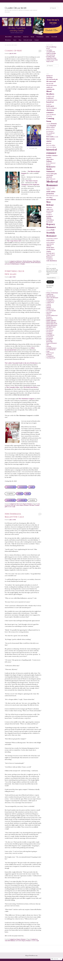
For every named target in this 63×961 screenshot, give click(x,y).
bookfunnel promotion (51, 100)
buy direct (48, 108)
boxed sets (48, 104)
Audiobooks (50, 89)
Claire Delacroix (15, 8)
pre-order (16, 505)
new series (7, 264)
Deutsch (54, 123)
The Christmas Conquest (26, 398)
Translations (39, 36)
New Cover (19, 503)
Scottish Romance (15, 264)
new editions (51, 199)
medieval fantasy (26, 262)
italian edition (50, 159)
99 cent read (51, 81)
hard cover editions (51, 147)
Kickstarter (19, 261)
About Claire (17, 36)
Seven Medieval (50, 349)
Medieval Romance (28, 261)
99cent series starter (51, 85)
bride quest (50, 106)
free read (49, 137)
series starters (50, 242)
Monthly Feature (51, 327)
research (48, 230)
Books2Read (10, 500)
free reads (55, 136)
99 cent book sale (52, 79)
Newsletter (8, 40)
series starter (50, 240)
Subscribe (50, 281)
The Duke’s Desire (32, 181)
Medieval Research (50, 179)
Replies (22, 264)
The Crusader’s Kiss (12, 387)
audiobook (49, 87)
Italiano (49, 161)
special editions (50, 249)
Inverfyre (48, 157)
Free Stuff (54, 36)
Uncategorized (50, 357)
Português (49, 333)
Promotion (49, 336)
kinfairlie (48, 173)
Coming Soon (12, 261)
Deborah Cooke (28, 40)
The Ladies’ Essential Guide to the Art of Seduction (21, 363)
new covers (55, 195)
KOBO (20, 493)
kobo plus (54, 173)
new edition (49, 197)
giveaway (48, 143)
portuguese (49, 214)
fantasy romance (50, 127)
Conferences (50, 302)
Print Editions (36, 261)
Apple (31, 487)
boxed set (50, 102)
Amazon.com (11, 487)
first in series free (50, 129)
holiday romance (52, 155)
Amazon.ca (22, 487)
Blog (20, 40)
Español (53, 125)
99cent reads (49, 83)
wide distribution (51, 260)
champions (54, 108)
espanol (48, 125)
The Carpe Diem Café (14, 241)
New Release (50, 330)
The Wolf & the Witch (30, 387)
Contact (36, 40)
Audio (47, 36)
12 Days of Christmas (52, 292)
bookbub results (50, 96)
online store (49, 209)
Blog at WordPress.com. (31, 955)
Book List (25, 36)
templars (48, 251)
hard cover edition (50, 145)
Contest (48, 304)
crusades (48, 123)
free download (49, 131)
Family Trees (50, 309)
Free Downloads (51, 310)
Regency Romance (27, 503)
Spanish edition (50, 247)
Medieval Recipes (51, 322)
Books (32, 36)
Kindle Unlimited (51, 320)
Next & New (8, 36)
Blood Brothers (50, 296)
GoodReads (21, 500)
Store (14, 40)
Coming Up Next (13, 50)
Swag (47, 351)
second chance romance (52, 238)
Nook (27, 493)
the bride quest (50, 253)
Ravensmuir (49, 221)
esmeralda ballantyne (10, 940)
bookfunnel (49, 98)
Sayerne (48, 346)
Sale (53, 230)
